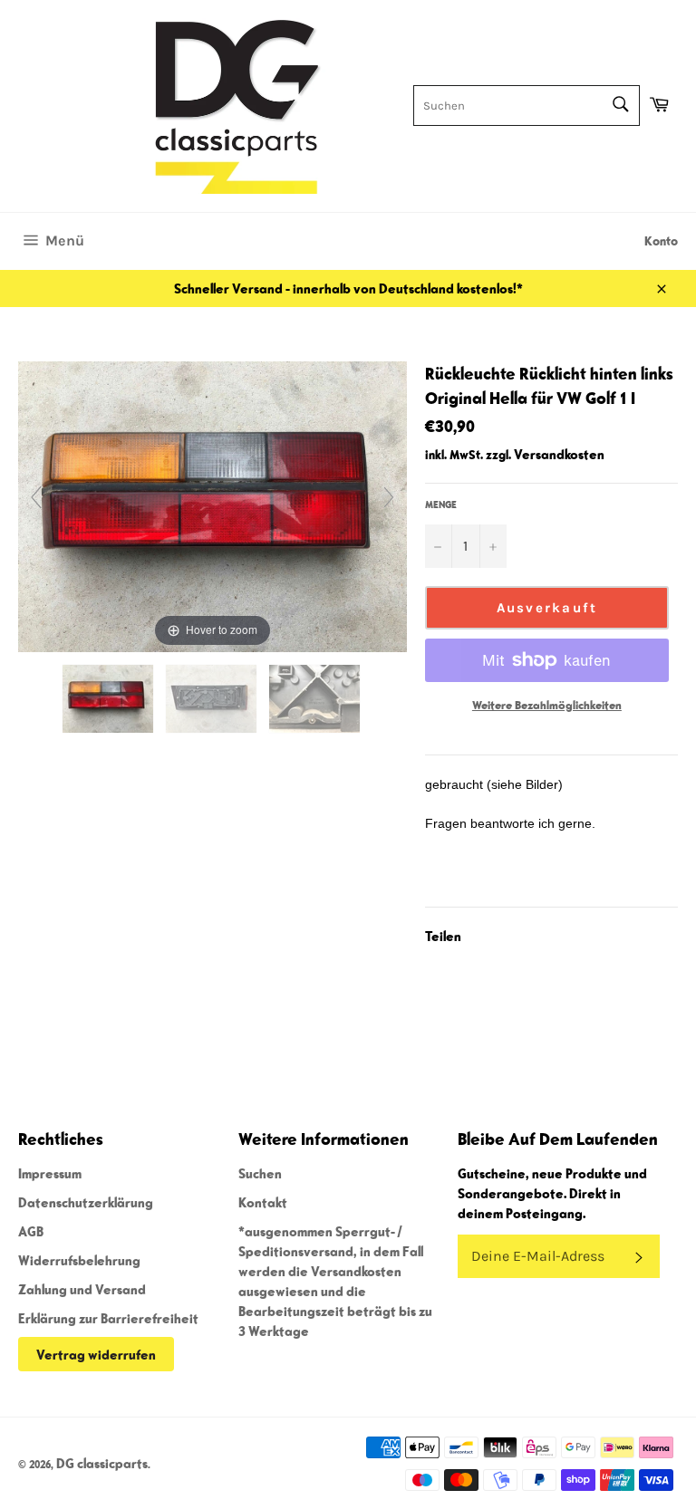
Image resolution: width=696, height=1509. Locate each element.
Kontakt (262, 1202)
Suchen (260, 1173)
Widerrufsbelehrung (79, 1260)
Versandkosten (559, 454)
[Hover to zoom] (212, 504)
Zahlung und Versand (82, 1289)
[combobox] (526, 105)
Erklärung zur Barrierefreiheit (108, 1318)
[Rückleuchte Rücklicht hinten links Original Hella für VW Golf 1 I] (109, 699)
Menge (441, 504)
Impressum (50, 1173)
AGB (31, 1231)
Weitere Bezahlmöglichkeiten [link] (547, 705)
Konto (661, 241)
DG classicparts (102, 1463)
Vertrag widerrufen (96, 1354)
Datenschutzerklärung (85, 1202)
